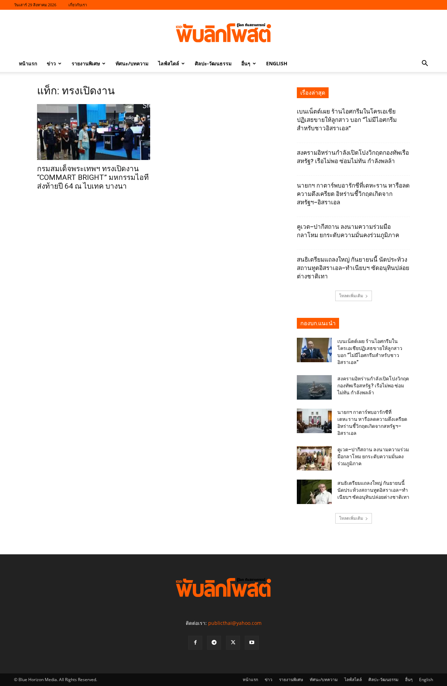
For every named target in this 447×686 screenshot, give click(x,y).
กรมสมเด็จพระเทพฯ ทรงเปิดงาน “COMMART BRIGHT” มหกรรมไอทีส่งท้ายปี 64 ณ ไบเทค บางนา (93, 177)
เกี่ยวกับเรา (77, 4)
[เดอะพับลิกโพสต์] (223, 33)
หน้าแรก (28, 63)
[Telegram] (214, 643)
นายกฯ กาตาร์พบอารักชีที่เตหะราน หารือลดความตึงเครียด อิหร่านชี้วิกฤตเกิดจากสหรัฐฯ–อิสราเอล (353, 194)
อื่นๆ (245, 63)
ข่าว (51, 63)
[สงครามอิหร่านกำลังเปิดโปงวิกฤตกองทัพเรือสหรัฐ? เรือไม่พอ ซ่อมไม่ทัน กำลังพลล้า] (314, 387)
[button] (424, 64)
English (276, 63)
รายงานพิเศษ (86, 63)
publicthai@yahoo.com (235, 623)
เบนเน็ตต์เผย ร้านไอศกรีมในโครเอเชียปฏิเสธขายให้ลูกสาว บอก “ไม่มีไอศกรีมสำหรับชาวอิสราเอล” (347, 120)
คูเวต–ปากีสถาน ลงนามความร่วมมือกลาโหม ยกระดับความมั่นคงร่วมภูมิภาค (373, 456)
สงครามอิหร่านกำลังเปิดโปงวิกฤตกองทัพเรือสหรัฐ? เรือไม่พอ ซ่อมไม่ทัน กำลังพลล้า (373, 385)
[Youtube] (252, 643)
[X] (233, 643)
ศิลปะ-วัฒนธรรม (213, 63)
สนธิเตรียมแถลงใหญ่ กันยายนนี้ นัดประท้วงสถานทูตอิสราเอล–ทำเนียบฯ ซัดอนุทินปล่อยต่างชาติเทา (353, 268)
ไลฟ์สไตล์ (168, 63)
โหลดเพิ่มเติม (351, 296)
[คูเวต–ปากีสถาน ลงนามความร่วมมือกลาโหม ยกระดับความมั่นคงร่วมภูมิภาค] (314, 458)
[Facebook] (195, 643)
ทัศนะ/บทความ (132, 63)
